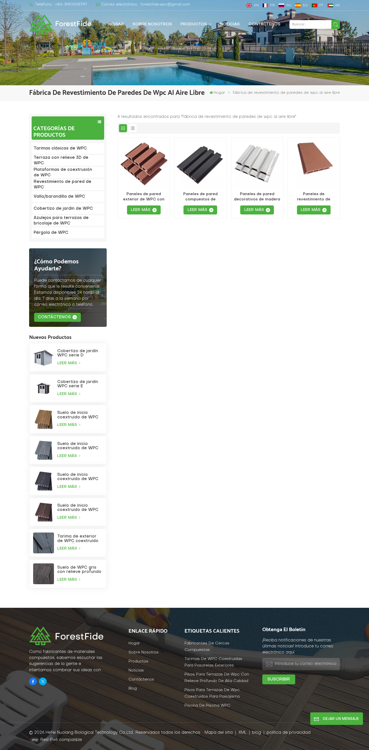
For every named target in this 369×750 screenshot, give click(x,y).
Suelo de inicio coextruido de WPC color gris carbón (77, 477)
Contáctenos (264, 24)
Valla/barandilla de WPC (59, 197)
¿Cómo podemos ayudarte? (56, 265)
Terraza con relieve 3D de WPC (61, 160)
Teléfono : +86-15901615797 (61, 4)
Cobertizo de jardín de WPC (63, 209)
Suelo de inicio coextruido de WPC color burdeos (77, 508)
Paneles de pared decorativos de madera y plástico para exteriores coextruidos (257, 197)
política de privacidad (289, 733)
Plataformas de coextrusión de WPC (63, 172)
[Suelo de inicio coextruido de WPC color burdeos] (43, 512)
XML (242, 733)
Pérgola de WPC (51, 233)
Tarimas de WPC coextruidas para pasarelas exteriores (213, 662)
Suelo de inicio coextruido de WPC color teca (77, 415)
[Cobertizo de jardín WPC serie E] (43, 388)
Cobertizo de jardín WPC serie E (77, 384)
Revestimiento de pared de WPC (62, 184)
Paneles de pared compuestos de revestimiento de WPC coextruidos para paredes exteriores (200, 197)
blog (257, 733)
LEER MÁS (67, 363)
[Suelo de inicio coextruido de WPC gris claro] (43, 450)
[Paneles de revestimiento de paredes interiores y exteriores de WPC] (313, 163)
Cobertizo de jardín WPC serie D (77, 353)
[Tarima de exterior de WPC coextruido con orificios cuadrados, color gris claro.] (43, 543)
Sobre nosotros (152, 24)
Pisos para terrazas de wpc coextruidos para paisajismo (212, 693)
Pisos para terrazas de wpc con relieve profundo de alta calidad (216, 678)
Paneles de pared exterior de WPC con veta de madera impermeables (143, 197)
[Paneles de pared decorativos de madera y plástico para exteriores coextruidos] (257, 163)
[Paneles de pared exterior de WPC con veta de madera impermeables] (143, 163)
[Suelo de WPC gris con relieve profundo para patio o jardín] (43, 573)
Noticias (230, 24)
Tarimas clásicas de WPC (60, 148)
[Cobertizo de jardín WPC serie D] (43, 357)
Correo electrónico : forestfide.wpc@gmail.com (145, 4)
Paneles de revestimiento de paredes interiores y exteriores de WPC (313, 197)
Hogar (116, 24)
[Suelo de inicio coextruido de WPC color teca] (43, 419)
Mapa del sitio (219, 733)
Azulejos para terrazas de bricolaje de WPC (61, 221)
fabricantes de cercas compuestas (206, 647)
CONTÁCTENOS (54, 317)
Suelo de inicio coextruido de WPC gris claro (77, 446)
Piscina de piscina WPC (207, 706)
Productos (194, 24)
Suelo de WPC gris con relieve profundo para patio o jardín (79, 570)
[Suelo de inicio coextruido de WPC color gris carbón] (43, 481)
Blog (133, 689)
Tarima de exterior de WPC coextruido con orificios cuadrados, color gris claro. (79, 539)
